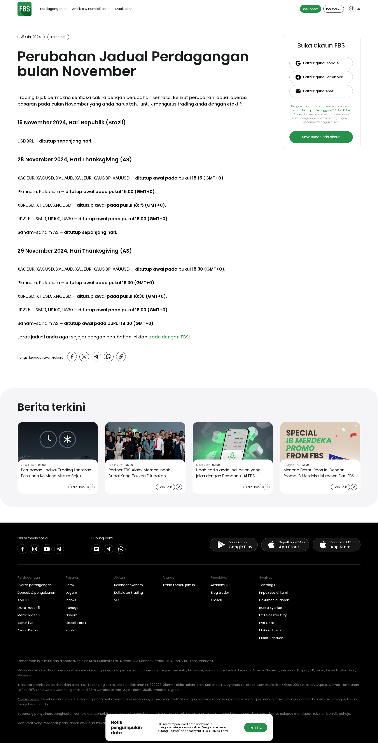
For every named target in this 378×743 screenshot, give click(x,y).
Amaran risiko (28, 699)
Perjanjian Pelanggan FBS (319, 110)
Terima (255, 727)
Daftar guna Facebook (323, 77)
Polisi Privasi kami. (217, 731)
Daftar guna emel (318, 91)
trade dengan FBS (168, 337)
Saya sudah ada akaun (321, 136)
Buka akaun (310, 9)
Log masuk (333, 9)
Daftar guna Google (321, 63)
